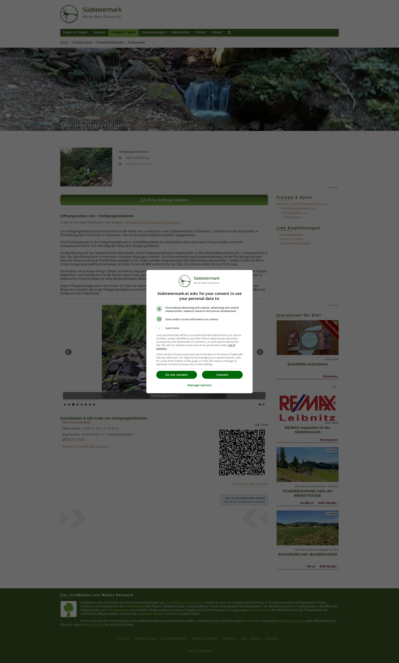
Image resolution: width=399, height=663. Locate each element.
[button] (199, 328)
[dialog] (199, 331)
